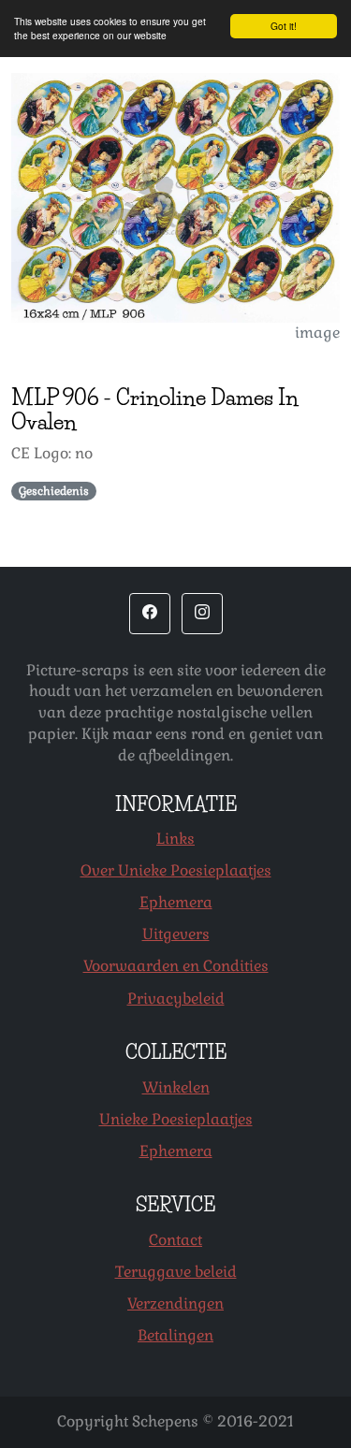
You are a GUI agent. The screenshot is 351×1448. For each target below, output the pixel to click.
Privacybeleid (176, 998)
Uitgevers (176, 934)
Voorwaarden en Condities (176, 966)
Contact (175, 1240)
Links (175, 838)
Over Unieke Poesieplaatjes (175, 870)
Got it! (284, 26)
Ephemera (175, 902)
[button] (149, 613)
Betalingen (175, 1335)
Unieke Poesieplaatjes (176, 1119)
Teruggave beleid (176, 1271)
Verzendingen (175, 1303)
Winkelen (176, 1087)
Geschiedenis (54, 491)
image (317, 332)
